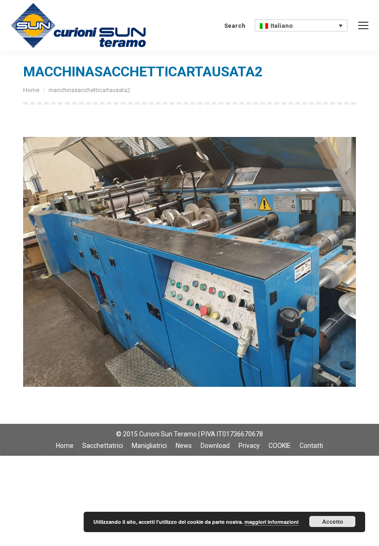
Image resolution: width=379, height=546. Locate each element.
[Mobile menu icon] (363, 25)
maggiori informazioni (272, 521)
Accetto (332, 521)
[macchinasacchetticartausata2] (189, 262)
